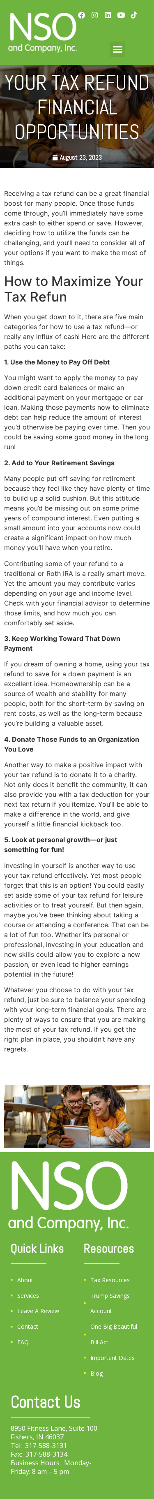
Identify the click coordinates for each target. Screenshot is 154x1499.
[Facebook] (81, 15)
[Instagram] (94, 15)
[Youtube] (120, 15)
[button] (117, 49)
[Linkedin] (107, 15)
